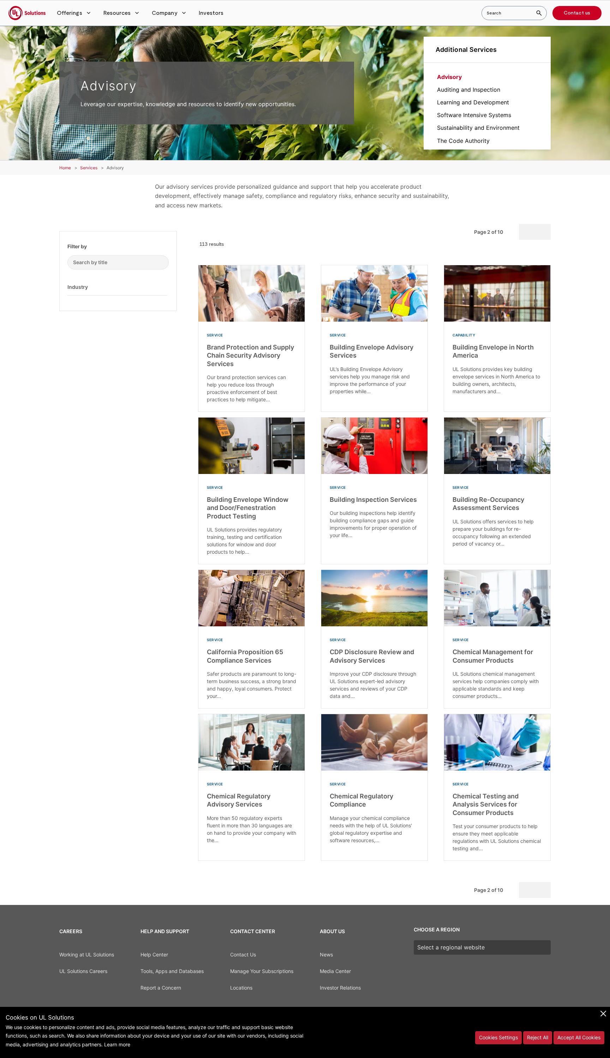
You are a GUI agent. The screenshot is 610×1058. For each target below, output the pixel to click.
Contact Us (243, 954)
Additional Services (466, 49)
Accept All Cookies (578, 1037)
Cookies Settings (498, 1037)
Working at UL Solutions (86, 954)
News (326, 954)
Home (65, 167)
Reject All (537, 1037)
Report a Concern (160, 988)
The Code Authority (463, 140)
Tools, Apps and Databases (172, 971)
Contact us (577, 13)
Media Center (335, 971)
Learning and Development (473, 102)
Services (88, 167)
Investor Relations (340, 988)
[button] (74, 13)
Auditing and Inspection (468, 89)
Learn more (117, 1044)
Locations (241, 988)
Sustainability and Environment (478, 127)
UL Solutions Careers (83, 971)
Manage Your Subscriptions (261, 971)
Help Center (154, 954)
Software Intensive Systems (474, 114)
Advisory (449, 76)
